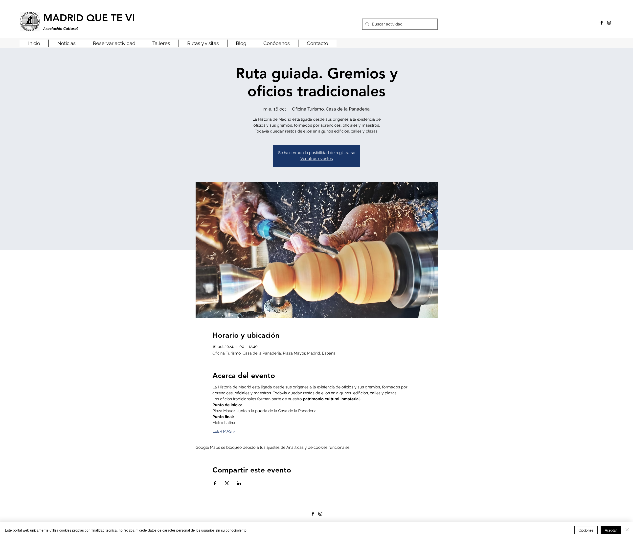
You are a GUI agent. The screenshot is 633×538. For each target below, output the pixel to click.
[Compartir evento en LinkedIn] (239, 483)
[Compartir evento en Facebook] (214, 483)
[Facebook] (601, 22)
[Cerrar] (627, 530)
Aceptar (611, 530)
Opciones (586, 530)
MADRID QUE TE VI (89, 18)
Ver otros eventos (316, 158)
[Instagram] (609, 22)
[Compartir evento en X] (227, 483)
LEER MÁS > (223, 431)
